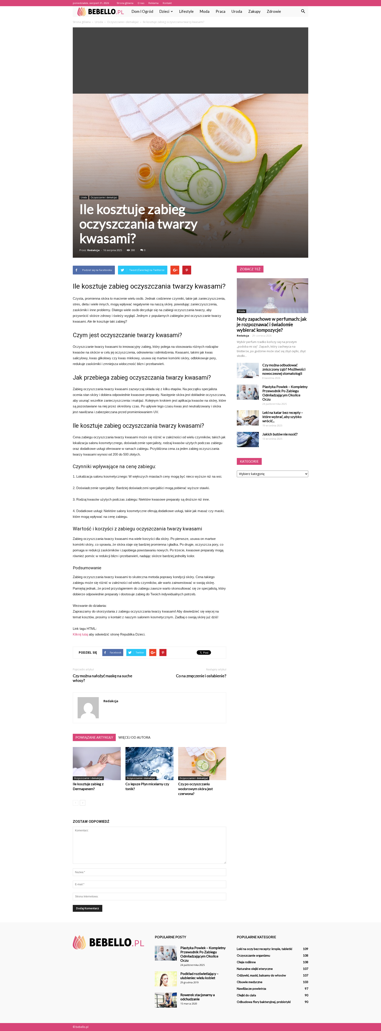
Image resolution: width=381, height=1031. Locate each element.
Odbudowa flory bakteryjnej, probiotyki (264, 1002)
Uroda (237, 11)
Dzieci (164, 11)
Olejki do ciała (246, 995)
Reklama (153, 3)
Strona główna (125, 3)
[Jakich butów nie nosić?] (248, 439)
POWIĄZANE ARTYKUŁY (94, 737)
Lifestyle (186, 11)
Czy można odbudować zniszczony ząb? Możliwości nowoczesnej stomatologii (283, 369)
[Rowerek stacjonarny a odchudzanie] (166, 1000)
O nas (141, 3)
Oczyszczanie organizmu (253, 955)
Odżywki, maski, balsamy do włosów (261, 975)
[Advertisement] (190, 60)
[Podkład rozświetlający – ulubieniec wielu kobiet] (166, 979)
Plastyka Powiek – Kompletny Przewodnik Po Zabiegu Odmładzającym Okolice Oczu (285, 392)
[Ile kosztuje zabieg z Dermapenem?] (97, 763)
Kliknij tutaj (80, 634)
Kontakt (167, 3)
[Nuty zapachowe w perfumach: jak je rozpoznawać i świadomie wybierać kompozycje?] (272, 295)
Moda (204, 11)
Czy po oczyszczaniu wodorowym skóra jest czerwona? (195, 789)
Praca (220, 11)
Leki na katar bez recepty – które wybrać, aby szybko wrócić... (282, 416)
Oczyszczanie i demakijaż (104, 197)
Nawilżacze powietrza (251, 988)
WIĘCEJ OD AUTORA (134, 737)
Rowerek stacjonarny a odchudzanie (197, 997)
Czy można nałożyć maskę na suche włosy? (102, 678)
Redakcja (93, 250)
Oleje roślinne (246, 962)
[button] (303, 11)
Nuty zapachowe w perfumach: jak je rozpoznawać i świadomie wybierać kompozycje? (271, 324)
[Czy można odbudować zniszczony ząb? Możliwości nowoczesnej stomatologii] (248, 370)
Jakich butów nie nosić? (280, 434)
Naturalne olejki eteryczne (255, 968)
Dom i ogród (142, 11)
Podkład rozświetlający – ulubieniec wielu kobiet (199, 975)
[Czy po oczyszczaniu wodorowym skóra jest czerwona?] (202, 763)
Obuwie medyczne (249, 982)
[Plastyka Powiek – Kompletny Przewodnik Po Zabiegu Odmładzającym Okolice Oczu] (248, 392)
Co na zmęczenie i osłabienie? (201, 675)
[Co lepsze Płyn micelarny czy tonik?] (149, 763)
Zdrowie (274, 11)
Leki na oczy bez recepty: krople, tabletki (264, 949)
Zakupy (254, 11)
